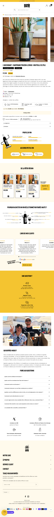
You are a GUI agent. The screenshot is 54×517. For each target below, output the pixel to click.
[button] (18, 256)
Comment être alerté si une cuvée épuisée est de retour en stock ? (21, 403)
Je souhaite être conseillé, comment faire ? (15, 407)
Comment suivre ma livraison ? (12, 384)
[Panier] (50, 6)
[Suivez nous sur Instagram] (28, 496)
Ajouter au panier (45, 187)
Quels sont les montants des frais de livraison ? (16, 380)
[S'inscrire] (36, 484)
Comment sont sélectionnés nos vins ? (14, 396)
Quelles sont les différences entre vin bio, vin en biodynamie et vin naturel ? (23, 392)
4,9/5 (11, 70)
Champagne (11, 91)
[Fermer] (39, 9)
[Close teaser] (7, 509)
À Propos (6, 460)
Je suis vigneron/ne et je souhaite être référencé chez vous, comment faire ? (24, 400)
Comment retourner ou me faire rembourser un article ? (18, 388)
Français (5, 492)
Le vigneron (6, 123)
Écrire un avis (27, 265)
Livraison (6, 126)
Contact (6, 469)
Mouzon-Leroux (8, 14)
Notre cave (7, 455)
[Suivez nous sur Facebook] (25, 496)
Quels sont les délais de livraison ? (13, 376)
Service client (8, 464)
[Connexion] (47, 6)
